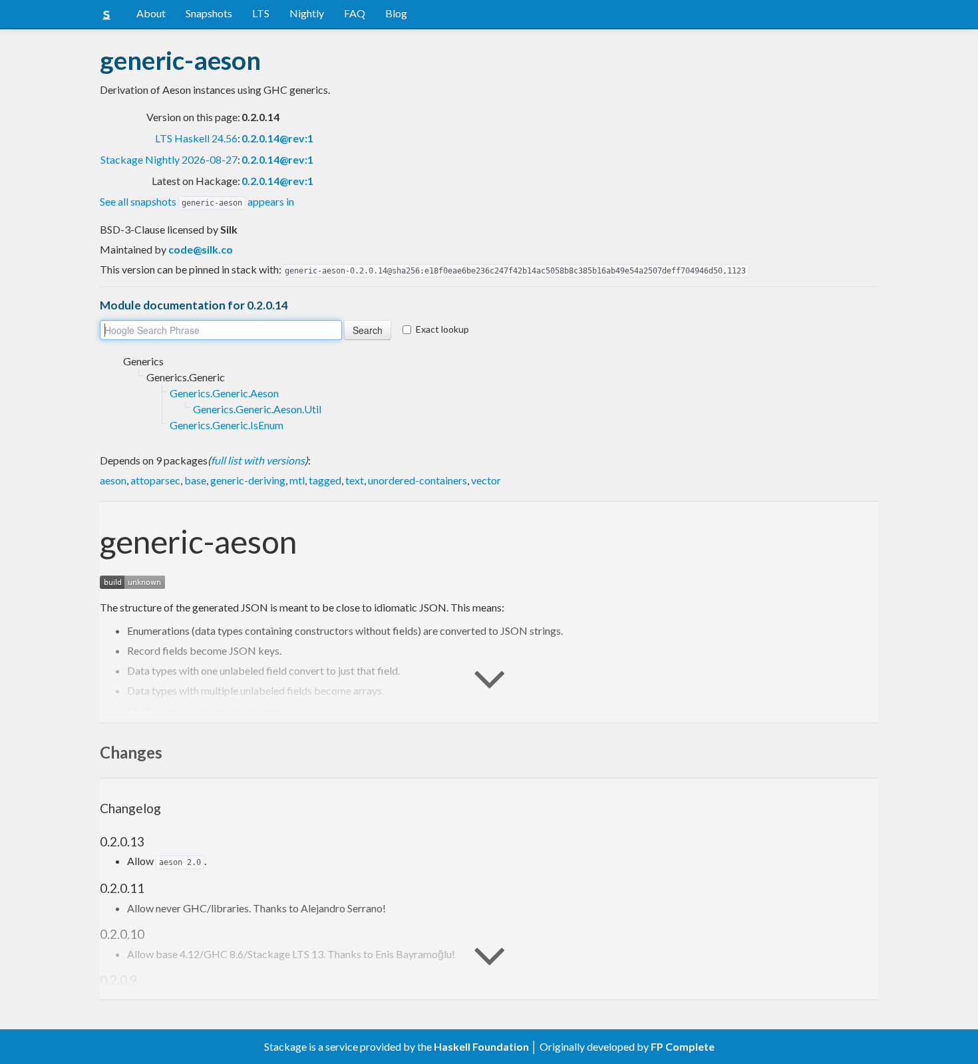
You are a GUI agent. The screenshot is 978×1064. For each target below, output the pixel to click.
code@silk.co (200, 249)
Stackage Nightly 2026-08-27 (169, 159)
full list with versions (258, 460)
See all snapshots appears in (197, 201)
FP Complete (683, 1046)
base (195, 480)
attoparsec (155, 480)
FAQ (354, 13)
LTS (260, 13)
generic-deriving (247, 480)
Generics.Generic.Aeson (224, 393)
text (354, 480)
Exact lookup (442, 329)
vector (486, 480)
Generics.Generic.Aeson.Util (257, 409)
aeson (113, 480)
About (151, 13)
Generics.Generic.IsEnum (226, 425)
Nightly (306, 13)
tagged (325, 480)
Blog (396, 13)
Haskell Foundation (481, 1046)
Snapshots (209, 13)
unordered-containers (417, 480)
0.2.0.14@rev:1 (277, 138)
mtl (297, 480)
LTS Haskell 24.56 (196, 138)
